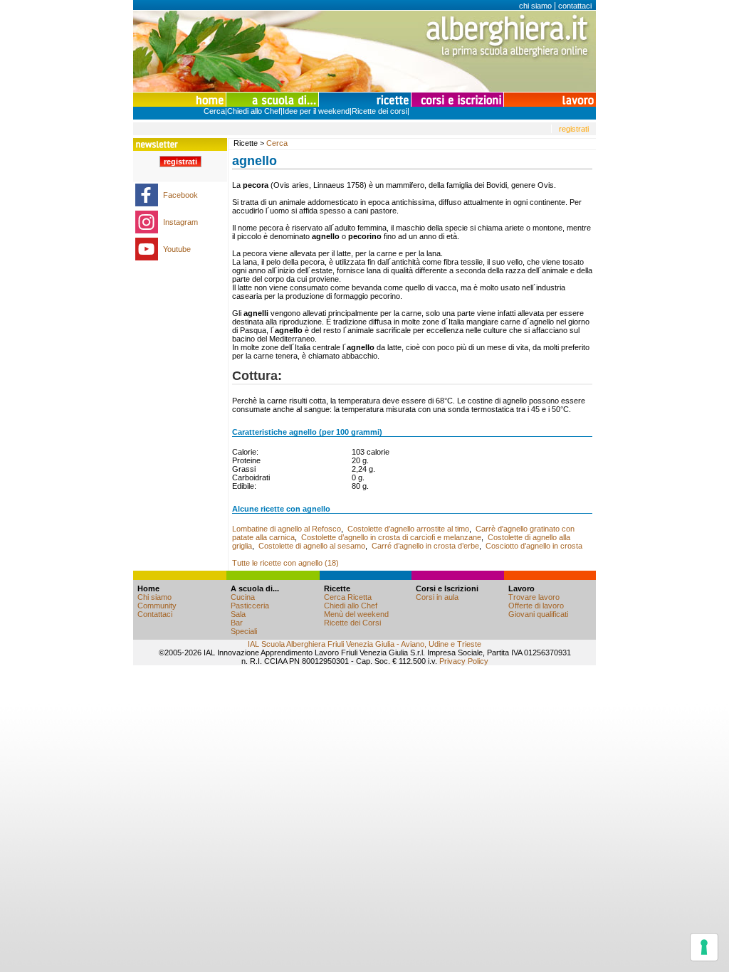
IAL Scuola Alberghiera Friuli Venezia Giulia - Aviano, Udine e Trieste (364, 644)
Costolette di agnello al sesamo (311, 546)
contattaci (575, 5)
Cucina (243, 597)
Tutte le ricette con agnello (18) (285, 563)
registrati (574, 129)
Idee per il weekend (316, 111)
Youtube (177, 249)
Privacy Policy (463, 661)
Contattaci (154, 614)
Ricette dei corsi (379, 111)
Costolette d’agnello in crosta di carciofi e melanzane (391, 537)
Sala (238, 614)
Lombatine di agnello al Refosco (286, 528)
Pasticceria (250, 605)
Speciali (244, 631)
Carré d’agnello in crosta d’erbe (425, 546)
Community (157, 605)
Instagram (180, 222)
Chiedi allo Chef (253, 111)
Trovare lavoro (534, 597)
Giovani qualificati (538, 614)
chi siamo (535, 5)
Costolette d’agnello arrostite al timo (408, 528)
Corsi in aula (437, 597)
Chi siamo (154, 597)
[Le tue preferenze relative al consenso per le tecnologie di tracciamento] (704, 947)
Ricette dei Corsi (352, 622)
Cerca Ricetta (348, 597)
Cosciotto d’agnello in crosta (534, 546)
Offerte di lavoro (536, 605)
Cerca (214, 111)
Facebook (180, 195)
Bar (237, 622)
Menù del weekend (356, 614)
